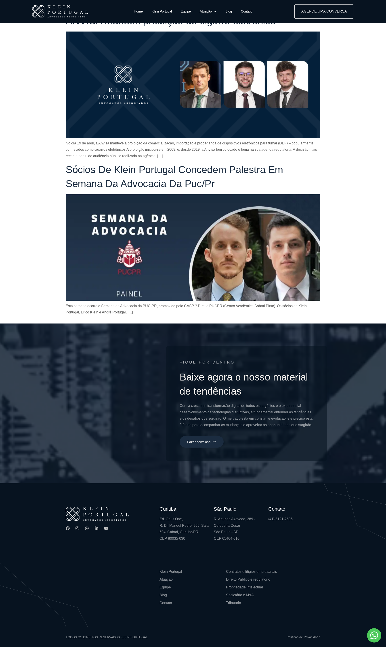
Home (138, 11)
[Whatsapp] (87, 528)
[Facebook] (68, 528)
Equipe (186, 11)
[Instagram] (77, 528)
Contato (246, 11)
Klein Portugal (162, 11)
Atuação (206, 11)
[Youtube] (106, 528)
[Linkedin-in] (96, 528)
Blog (228, 11)
